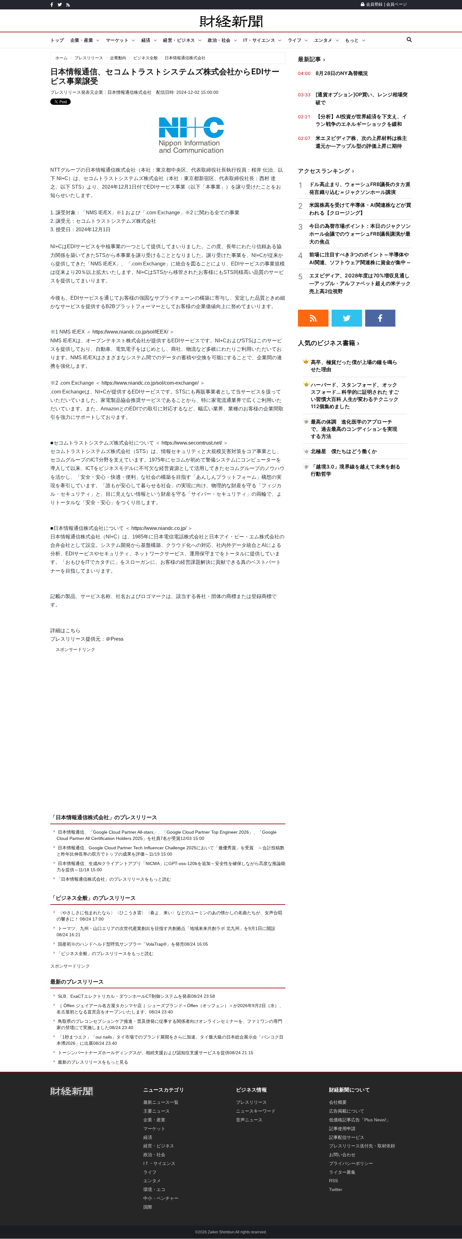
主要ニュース (156, 1110)
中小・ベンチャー (161, 1198)
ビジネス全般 (145, 58)
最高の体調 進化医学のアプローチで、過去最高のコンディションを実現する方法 (354, 429)
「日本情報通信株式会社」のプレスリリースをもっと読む (114, 879)
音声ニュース (249, 1119)
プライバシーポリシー (351, 1163)
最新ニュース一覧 (161, 1102)
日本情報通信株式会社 (185, 58)
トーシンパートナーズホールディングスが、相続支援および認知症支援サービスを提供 (143, 1052)
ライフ (295, 40)
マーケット (117, 40)
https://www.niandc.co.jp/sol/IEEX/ (130, 331)
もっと (352, 40)
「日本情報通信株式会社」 (82, 817)
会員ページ (396, 4)
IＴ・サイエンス (159, 1163)
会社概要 (338, 1102)
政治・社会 (219, 40)
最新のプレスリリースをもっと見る (92, 1062)
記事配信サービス (346, 1137)
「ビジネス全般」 (71, 898)
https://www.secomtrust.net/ (192, 443)
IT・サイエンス (259, 40)
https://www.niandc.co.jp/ (158, 528)
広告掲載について (346, 1110)
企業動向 (118, 58)
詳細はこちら (65, 630)
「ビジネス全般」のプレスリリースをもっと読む (105, 953)
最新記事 (309, 59)
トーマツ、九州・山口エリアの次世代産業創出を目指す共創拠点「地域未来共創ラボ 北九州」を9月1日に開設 (166, 928)
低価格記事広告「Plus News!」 (360, 1119)
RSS (333, 1180)
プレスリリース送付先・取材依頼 (362, 1145)
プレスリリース (88, 58)
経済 (146, 40)
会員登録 (374, 4)
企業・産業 (81, 40)
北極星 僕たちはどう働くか (344, 451)
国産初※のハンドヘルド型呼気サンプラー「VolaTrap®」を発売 (121, 944)
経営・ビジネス (179, 40)
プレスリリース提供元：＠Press (87, 639)
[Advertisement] (167, 737)
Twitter (335, 1189)
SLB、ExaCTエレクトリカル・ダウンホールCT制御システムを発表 (124, 996)
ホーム (61, 58)
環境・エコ (154, 1189)
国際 (147, 1207)
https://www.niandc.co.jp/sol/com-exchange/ (150, 383)
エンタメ (323, 40)
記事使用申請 (342, 1128)
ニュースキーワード (256, 1110)
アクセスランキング (324, 171)
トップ (57, 40)
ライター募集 (342, 1172)
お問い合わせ (342, 1154)
